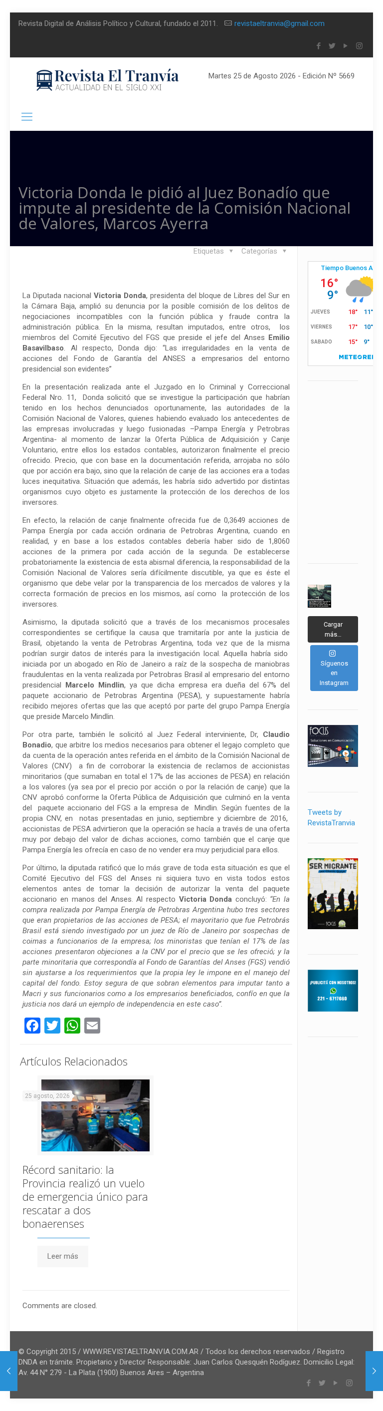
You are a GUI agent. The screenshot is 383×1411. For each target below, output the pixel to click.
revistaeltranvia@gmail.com (279, 23)
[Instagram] (359, 45)
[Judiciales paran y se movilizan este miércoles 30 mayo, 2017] (8, 1371)
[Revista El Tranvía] (108, 80)
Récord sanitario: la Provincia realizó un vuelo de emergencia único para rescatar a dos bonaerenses (85, 1196)
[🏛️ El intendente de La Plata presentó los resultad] (319, 596)
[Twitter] (332, 45)
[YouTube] (346, 45)
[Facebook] (319, 45)
